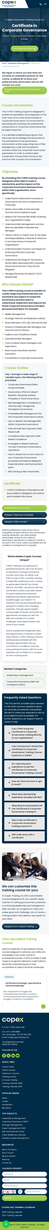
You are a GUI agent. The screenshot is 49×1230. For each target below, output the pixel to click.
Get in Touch (7, 1153)
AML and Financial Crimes (13, 1131)
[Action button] (20, 1191)
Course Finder (8, 1067)
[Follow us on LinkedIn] (13, 1056)
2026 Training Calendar (12, 1212)
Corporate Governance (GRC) (15, 1121)
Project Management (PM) (14, 1128)
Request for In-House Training (19, 926)
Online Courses (8, 1070)
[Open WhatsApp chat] (6, 1223)
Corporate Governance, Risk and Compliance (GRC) (23, 683)
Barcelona (6, 1108)
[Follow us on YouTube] (18, 1056)
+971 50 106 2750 (23, 1034)
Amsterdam (7, 1104)
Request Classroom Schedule (19, 514)
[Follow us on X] (9, 1056)
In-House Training (9, 1080)
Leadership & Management (18, 63)
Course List (7, 1162)
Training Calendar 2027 (12, 1086)
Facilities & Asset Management (15, 1138)
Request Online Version (16, 521)
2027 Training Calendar (12, 1215)
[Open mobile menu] (45, 4)
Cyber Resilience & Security (14, 1135)
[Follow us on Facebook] (4, 1056)
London (5, 1101)
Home (4, 63)
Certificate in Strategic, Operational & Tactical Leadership (23, 984)
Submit (8, 1197)
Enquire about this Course (17, 508)
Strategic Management (12, 1125)
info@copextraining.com (18, 1037)
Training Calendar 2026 (12, 1083)
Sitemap (5, 1159)
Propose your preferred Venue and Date (22, 90)
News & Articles (8, 1156)
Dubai (4, 1098)
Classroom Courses (10, 1073)
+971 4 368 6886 (13, 1031)
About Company (9, 1149)
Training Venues (9, 1076)
